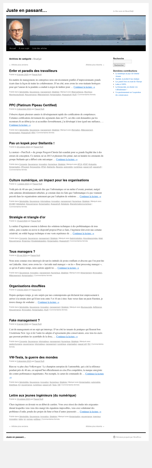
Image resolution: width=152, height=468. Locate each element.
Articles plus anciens (18, 64)
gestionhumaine (15, 344)
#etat (101, 238)
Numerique (52, 164)
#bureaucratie (86, 307)
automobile (68, 167)
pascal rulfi (87, 167)
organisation (72, 344)
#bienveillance (77, 92)
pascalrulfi (97, 167)
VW (58, 384)
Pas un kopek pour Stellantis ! (31, 143)
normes (30, 419)
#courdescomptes (90, 238)
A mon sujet (24, 48)
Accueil (13, 48)
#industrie (92, 164)
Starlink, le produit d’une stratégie (127, 79)
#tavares (59, 167)
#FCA (80, 164)
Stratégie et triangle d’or (27, 217)
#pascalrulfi (67, 94)
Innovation (43, 164)
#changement (86, 272)
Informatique (45, 201)
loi (25, 419)
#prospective (35, 167)
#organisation (55, 94)
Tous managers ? (22, 251)
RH (89, 344)
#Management (43, 94)
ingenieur (96, 416)
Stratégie (55, 92)
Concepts (23, 164)
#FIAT (85, 164)
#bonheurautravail (16, 94)
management (45, 92)
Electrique (13, 384)
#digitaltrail (20, 204)
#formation (76, 130)
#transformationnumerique (80, 204)
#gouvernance (31, 94)
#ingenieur (26, 241)
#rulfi (74, 94)
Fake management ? (24, 320)
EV (19, 384)
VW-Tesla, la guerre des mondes (33, 357)
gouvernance (28, 344)
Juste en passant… (26, 10)
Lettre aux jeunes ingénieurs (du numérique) (42, 395)
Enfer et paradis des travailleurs (33, 70)
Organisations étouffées (27, 286)
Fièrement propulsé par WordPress (128, 437)
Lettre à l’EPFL (120, 84)
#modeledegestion (38, 241)
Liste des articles (39, 48)
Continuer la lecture (84, 86)
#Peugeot (25, 167)
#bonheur (88, 92)
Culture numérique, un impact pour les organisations (49, 180)
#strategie (65, 204)
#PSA (43, 167)
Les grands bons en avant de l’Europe (128, 81)
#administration (76, 238)
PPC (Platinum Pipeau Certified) (33, 105)
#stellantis (51, 167)
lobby (21, 419)
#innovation (97, 272)
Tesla (54, 384)
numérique (78, 167)
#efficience (97, 307)
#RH (33, 132)
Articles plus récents (95, 64)
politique (37, 419)
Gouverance (34, 92)
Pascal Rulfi (37, 74)
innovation (13, 419)
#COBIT (12, 204)
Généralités (24, 92)
